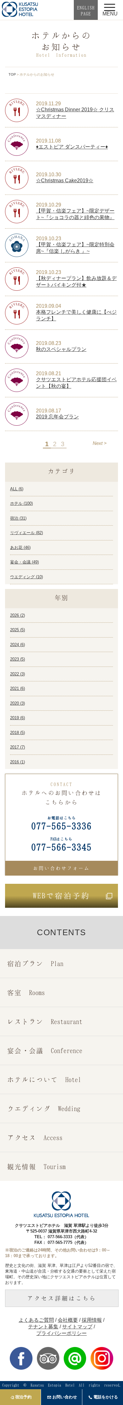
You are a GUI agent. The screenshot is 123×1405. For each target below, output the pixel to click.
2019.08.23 (48, 343)
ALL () (16, 489)
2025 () (17, 629)
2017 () (17, 747)
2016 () (17, 762)
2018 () (17, 732)
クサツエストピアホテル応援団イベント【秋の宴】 (76, 383)
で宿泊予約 (61, 895)
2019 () (17, 717)
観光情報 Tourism (36, 1166)
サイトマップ (77, 1326)
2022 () (17, 674)
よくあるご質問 (36, 1320)
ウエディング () (26, 576)
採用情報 (92, 1320)
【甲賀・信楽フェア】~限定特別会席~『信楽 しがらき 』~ (75, 248)
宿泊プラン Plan (35, 963)
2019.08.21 (48, 373)
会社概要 (68, 1320)
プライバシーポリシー (61, 1333)
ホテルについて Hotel (44, 1079)
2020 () (17, 703)
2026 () (17, 615)
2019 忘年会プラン (57, 416)
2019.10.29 (48, 204)
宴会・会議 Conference (44, 1050)
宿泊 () (18, 518)
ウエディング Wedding (43, 1108)
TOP (12, 74)
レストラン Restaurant (44, 1021)
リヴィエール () (26, 532)
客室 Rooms (26, 992)
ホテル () (21, 503)
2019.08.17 (48, 410)
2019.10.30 (48, 174)
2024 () (17, 644)
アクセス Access (34, 1137)
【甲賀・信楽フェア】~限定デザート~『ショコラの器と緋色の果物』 (75, 214)
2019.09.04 (48, 306)
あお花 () (20, 547)
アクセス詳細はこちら (62, 1298)
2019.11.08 (48, 140)
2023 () (17, 659)
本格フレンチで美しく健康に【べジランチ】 (76, 315)
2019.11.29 (48, 103)
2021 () (17, 688)
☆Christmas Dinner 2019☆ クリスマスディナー (75, 113)
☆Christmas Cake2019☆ (64, 180)
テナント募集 (43, 1326)
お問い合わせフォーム (61, 868)
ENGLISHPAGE (86, 10)
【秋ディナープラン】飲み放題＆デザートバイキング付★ (76, 282)
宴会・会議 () (24, 562)
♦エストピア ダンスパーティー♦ (72, 146)
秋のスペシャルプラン (61, 349)
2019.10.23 (48, 238)
